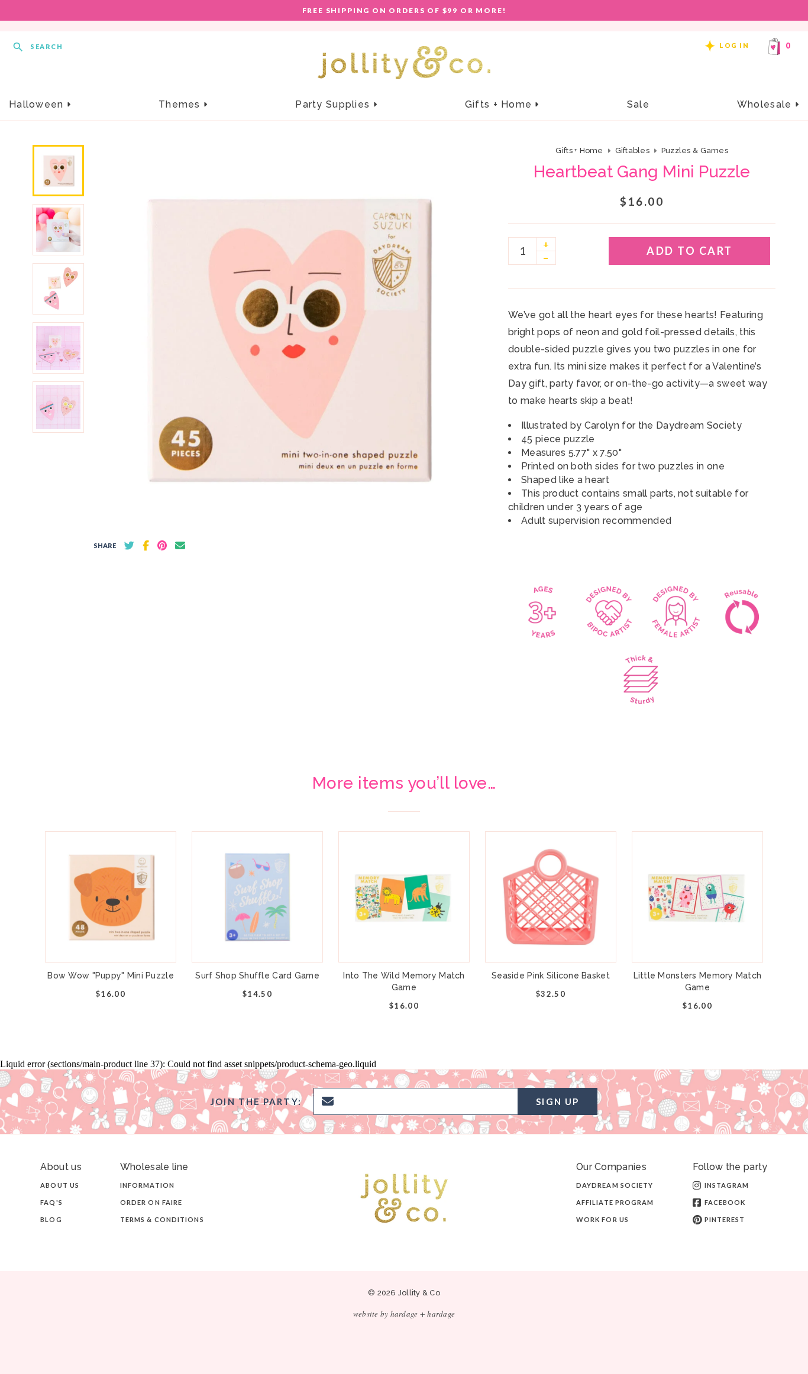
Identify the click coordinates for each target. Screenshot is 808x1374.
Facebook (725, 1202)
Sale (638, 104)
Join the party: (256, 1101)
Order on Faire (151, 1202)
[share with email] (180, 545)
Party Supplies (334, 104)
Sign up (557, 1101)
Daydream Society (615, 1185)
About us (59, 1185)
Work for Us (602, 1219)
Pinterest (724, 1219)
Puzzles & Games (694, 150)
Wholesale (766, 104)
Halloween (38, 104)
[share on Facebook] (146, 545)
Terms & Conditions (162, 1219)
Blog (51, 1219)
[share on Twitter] (129, 545)
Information (147, 1185)
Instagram (726, 1185)
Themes (181, 104)
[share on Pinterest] (162, 545)
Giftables (632, 150)
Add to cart (690, 250)
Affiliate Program (615, 1202)
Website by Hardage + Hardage (404, 1313)
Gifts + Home (500, 104)
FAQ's (51, 1202)
